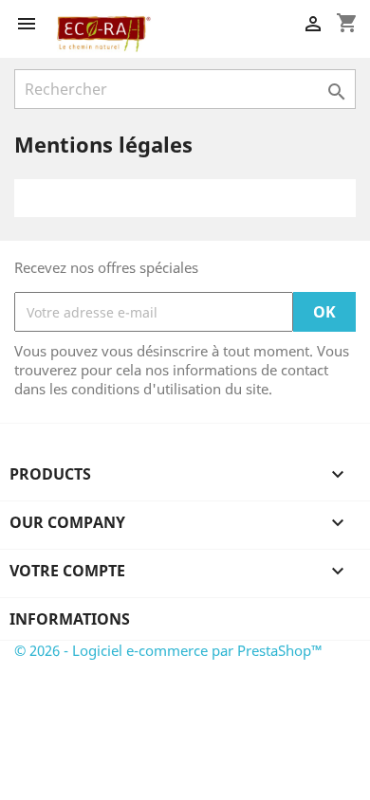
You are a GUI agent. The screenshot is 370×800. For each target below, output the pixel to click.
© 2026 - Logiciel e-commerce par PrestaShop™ (168, 650)
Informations (69, 619)
